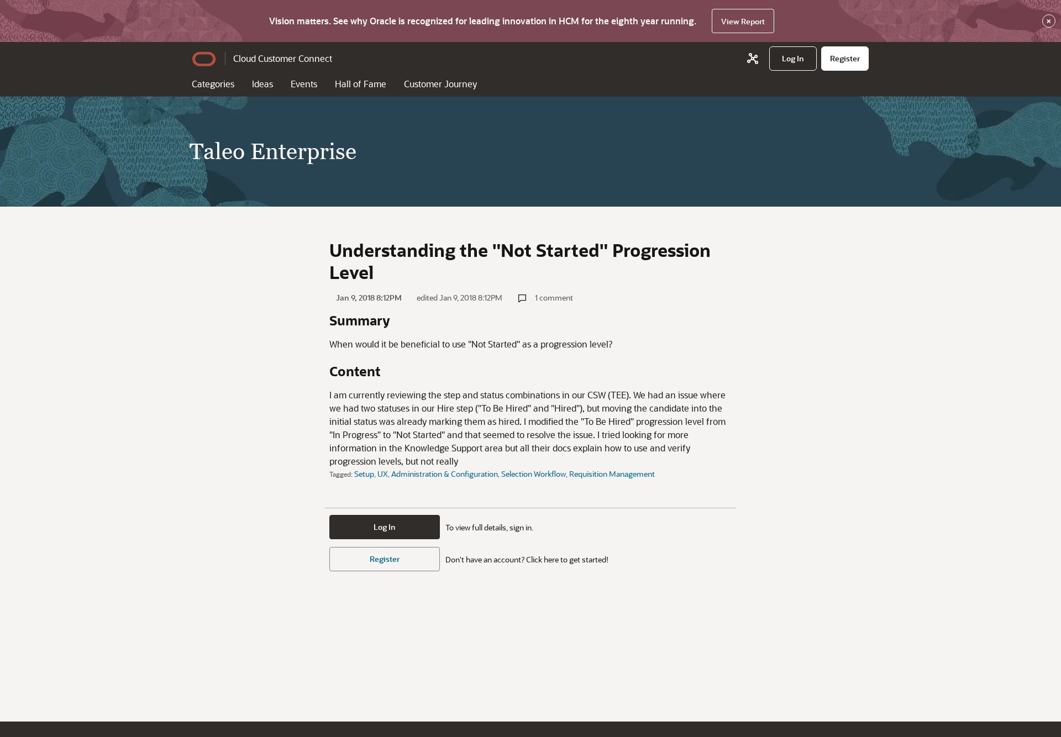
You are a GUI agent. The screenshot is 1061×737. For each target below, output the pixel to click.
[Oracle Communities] (752, 58)
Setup (364, 473)
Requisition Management (612, 473)
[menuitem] (793, 58)
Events (304, 84)
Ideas (262, 84)
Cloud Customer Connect (282, 58)
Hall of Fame (360, 84)
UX (382, 473)
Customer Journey (440, 84)
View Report (743, 21)
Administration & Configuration (444, 473)
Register (385, 559)
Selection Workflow (533, 473)
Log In (385, 527)
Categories (213, 84)
